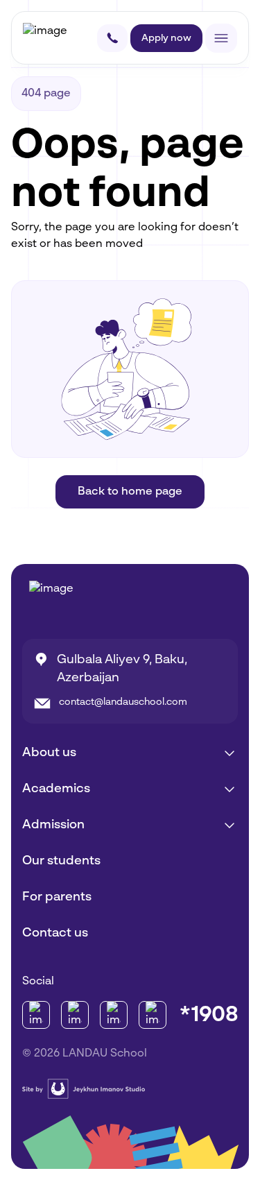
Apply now (166, 38)
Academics (56, 789)
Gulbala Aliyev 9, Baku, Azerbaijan (122, 668)
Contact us (55, 933)
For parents (57, 897)
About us (49, 752)
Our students (61, 861)
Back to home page (130, 491)
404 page (46, 93)
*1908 (209, 1015)
